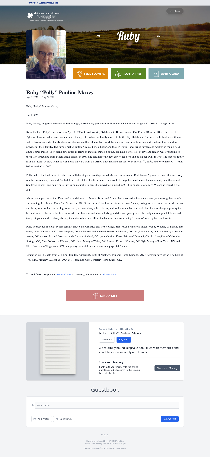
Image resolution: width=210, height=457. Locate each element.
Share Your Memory (167, 368)
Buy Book (124, 339)
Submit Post (170, 418)
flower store (109, 274)
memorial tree (63, 274)
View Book (107, 339)
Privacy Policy (96, 443)
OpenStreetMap (108, 448)
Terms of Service (113, 443)
